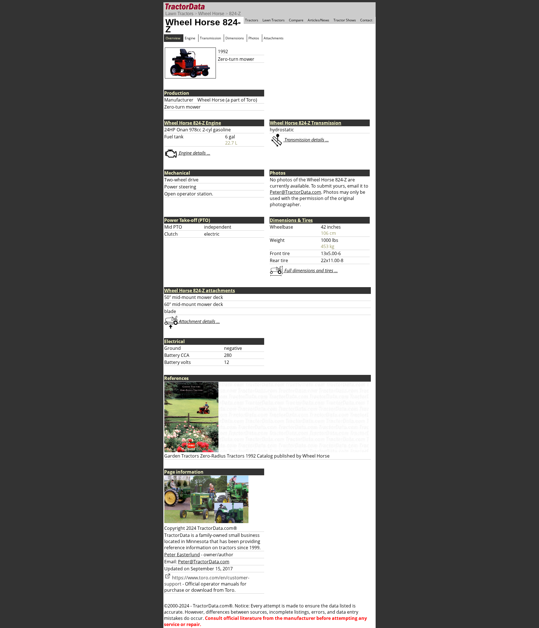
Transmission (210, 38)
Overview (173, 38)
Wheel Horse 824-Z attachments (199, 290)
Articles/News (318, 20)
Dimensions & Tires (291, 220)
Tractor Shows (345, 20)
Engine (190, 38)
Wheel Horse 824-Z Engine (192, 123)
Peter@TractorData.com (295, 192)
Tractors (251, 20)
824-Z (235, 13)
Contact (366, 20)
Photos (253, 38)
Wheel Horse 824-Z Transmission (305, 123)
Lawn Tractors (179, 13)
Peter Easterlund (182, 555)
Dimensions (234, 38)
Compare (296, 20)
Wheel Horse (211, 13)
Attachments (274, 38)
